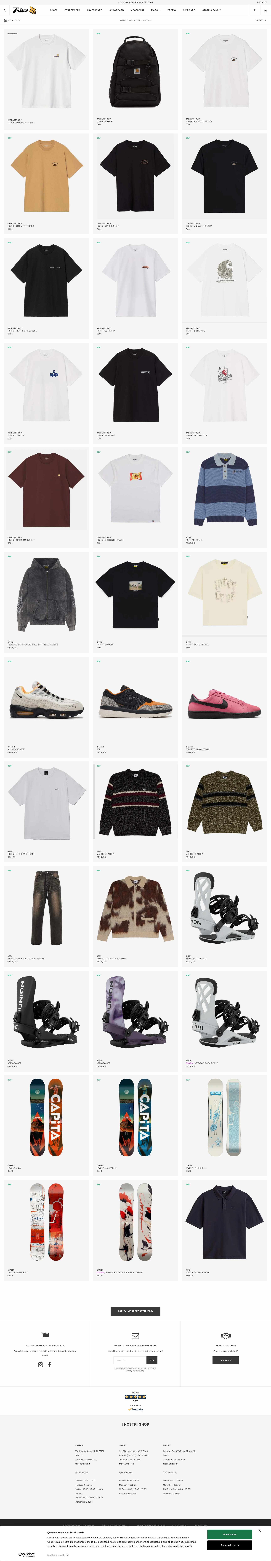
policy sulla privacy (135, 1371)
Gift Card (189, 10)
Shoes (54, 10)
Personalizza (228, 1545)
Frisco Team (201, 1526)
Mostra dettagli (56, 1555)
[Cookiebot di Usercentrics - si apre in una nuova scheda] (26, 1555)
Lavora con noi (180, 1526)
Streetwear (72, 10)
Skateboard (94, 10)
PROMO (171, 10)
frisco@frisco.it (82, 1463)
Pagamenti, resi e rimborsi (116, 1526)
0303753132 (90, 1459)
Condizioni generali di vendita (78, 1526)
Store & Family (211, 10)
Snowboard (116, 10)
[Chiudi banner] (260, 1531)
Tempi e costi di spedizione (151, 1526)
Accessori (137, 10)
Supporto (262, 2)
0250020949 (179, 1459)
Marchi (155, 10)
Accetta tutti (229, 1534)
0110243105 (134, 1459)
